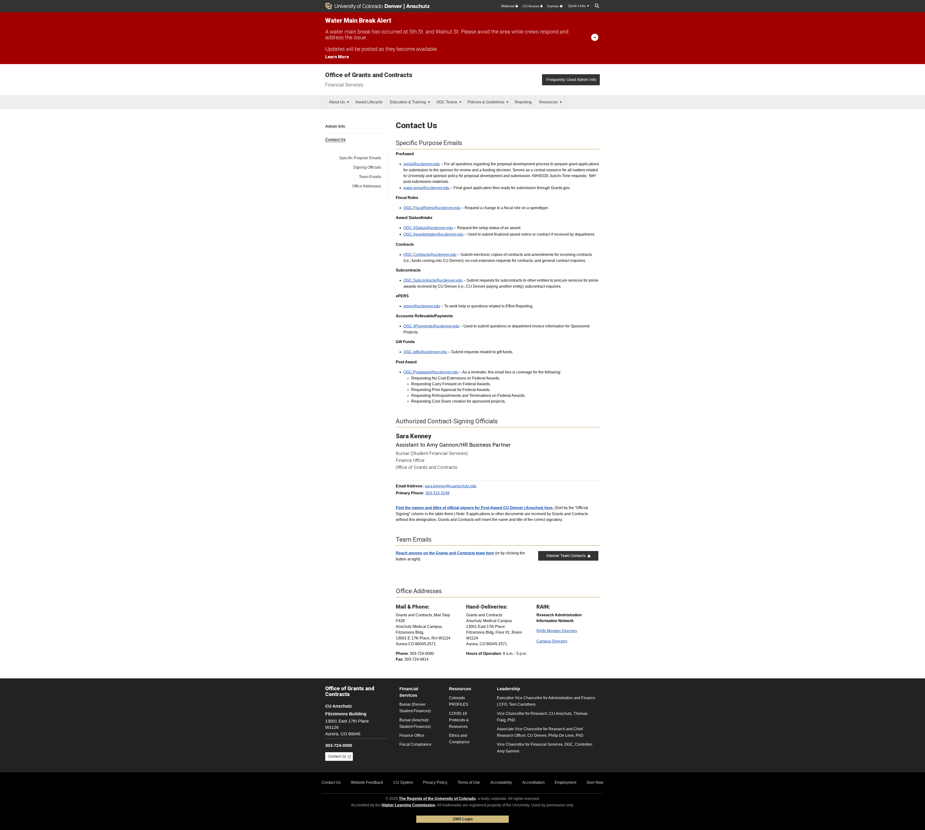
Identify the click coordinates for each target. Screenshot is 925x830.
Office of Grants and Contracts (368, 75)
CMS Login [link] (463, 819)
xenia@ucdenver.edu (421, 164)
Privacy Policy (435, 782)
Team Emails (370, 177)
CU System (403, 782)
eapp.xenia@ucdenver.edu (426, 188)
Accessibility (501, 782)
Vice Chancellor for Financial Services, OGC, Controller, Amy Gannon (545, 747)
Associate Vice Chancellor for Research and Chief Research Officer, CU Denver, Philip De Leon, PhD (540, 732)
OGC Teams (447, 102)
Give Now (595, 782)
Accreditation (533, 782)
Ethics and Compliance (459, 738)
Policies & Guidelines (486, 102)
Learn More (337, 56)
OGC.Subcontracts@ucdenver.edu (432, 280)
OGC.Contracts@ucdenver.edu (429, 254)
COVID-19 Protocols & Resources (459, 720)
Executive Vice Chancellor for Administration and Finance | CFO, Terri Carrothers (546, 701)
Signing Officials (367, 167)
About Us (337, 102)
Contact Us (331, 782)
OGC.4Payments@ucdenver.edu (431, 326)
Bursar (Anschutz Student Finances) (415, 723)
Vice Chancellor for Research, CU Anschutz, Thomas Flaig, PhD (542, 716)
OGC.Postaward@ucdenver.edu (430, 372)
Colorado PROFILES (458, 701)
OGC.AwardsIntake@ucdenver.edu (433, 234)
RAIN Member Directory (556, 631)
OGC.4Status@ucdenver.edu (428, 228)
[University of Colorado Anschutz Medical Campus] (418, 6)
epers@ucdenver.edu (421, 306)
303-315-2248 (437, 493)
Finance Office (411, 735)
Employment (565, 782)
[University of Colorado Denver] (364, 6)
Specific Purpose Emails (360, 158)
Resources (549, 102)
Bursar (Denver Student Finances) (415, 707)
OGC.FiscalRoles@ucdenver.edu (432, 208)
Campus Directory (551, 641)
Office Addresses (366, 186)
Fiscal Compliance (415, 744)
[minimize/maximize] (595, 37)
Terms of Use (469, 782)
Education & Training (408, 102)
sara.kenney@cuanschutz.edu (450, 486)
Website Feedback (367, 782)
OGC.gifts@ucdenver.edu (425, 352)
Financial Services (344, 85)
